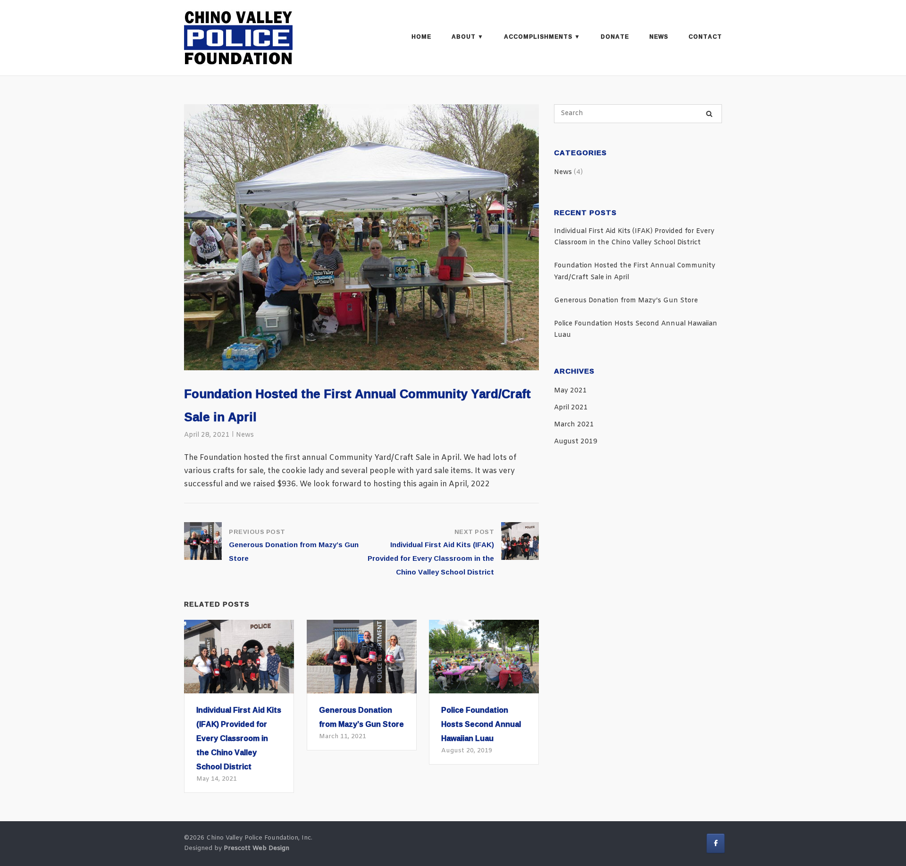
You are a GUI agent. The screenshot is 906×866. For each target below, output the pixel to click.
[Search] (709, 114)
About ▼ (468, 36)
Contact (705, 36)
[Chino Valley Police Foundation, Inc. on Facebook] (715, 843)
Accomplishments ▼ (542, 36)
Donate (615, 36)
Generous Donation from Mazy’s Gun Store (626, 300)
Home (421, 36)
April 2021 (571, 407)
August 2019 (575, 441)
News (658, 36)
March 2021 (574, 424)
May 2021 (570, 390)
